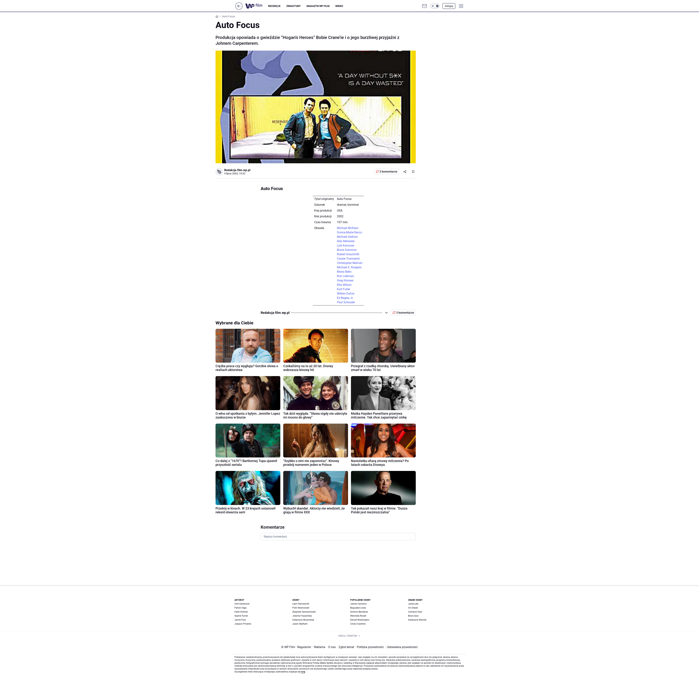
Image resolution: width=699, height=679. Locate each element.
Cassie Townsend (348, 258)
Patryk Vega (240, 608)
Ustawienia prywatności (402, 647)
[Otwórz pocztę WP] (424, 6)
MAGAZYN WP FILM (318, 6)
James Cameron (358, 604)
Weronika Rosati (358, 616)
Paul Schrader (346, 302)
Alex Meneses (346, 241)
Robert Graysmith (348, 254)
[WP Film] (256, 6)
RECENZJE (274, 6)
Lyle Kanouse (345, 245)
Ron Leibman (345, 276)
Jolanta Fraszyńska (302, 616)
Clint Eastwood (241, 604)
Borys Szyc (413, 616)
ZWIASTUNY (293, 6)
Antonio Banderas (359, 612)
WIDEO (339, 6)
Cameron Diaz (415, 612)
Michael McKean (347, 228)
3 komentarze (388, 171)
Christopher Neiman (349, 263)
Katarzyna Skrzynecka (303, 620)
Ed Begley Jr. (345, 298)
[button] (434, 6)
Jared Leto (413, 604)
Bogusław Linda (358, 608)
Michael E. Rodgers (349, 267)
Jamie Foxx (240, 620)
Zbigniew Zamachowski (304, 612)
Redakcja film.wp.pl (237, 170)
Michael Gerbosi (347, 236)
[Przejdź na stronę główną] (239, 8)
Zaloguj (449, 6)
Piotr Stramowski (300, 608)
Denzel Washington (359, 620)
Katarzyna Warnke (417, 620)
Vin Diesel (413, 608)
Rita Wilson (344, 285)
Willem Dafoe (345, 293)
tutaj (303, 671)
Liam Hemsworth (300, 604)
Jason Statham (300, 624)
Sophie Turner (241, 616)
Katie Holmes (241, 612)
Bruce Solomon (347, 250)
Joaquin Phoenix (242, 624)
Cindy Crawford (358, 624)
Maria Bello (344, 271)
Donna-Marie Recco (349, 232)
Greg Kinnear (345, 280)
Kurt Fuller (343, 289)
